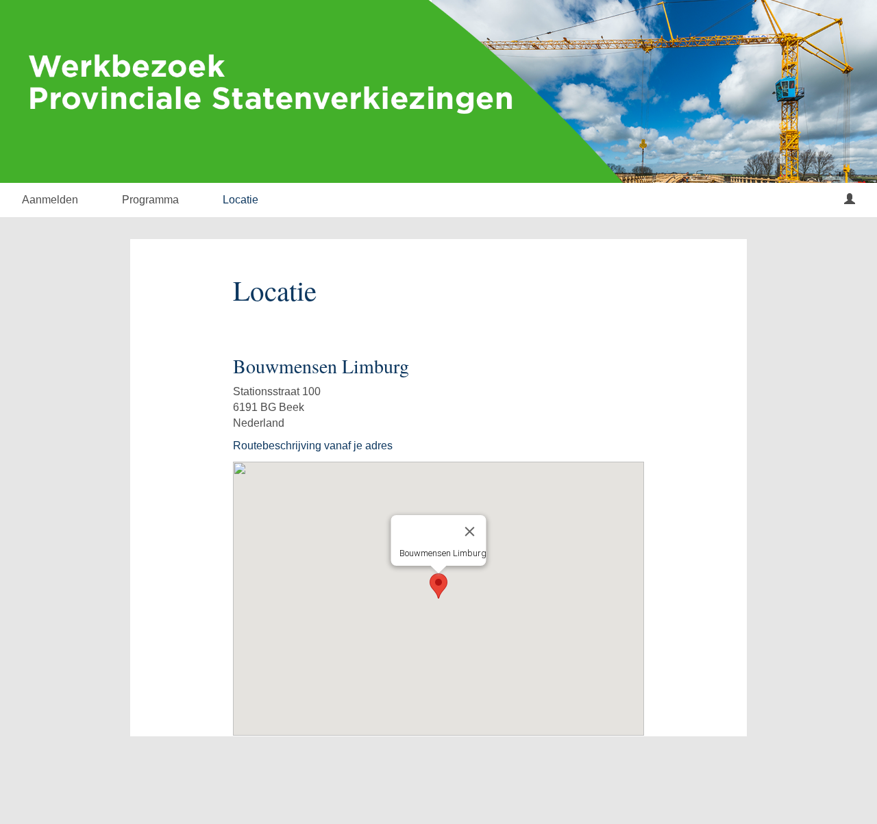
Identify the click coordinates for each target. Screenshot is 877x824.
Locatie (240, 199)
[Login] (849, 200)
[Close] (470, 531)
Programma (150, 199)
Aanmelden (50, 199)
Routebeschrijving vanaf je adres (313, 445)
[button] (438, 586)
